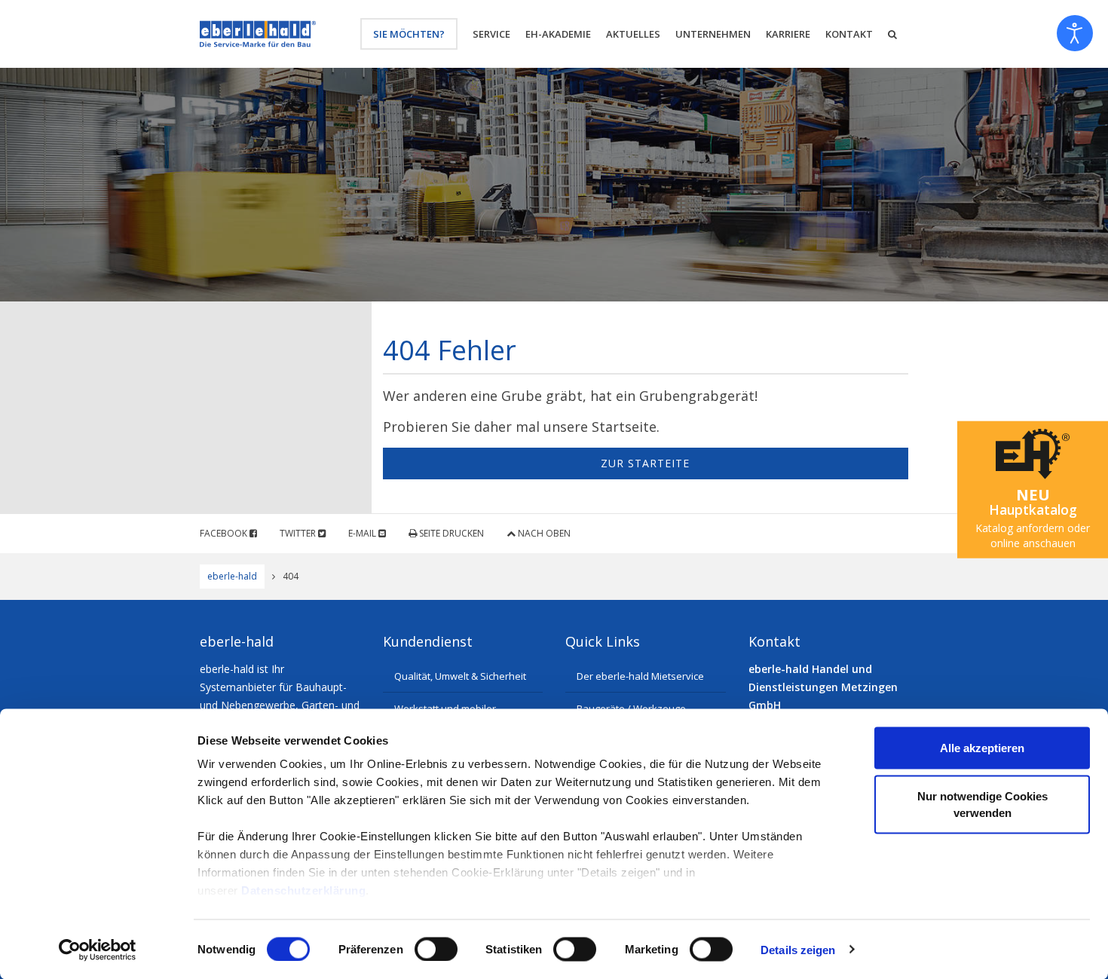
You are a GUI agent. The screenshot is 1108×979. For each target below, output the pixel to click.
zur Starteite (645, 463)
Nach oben (543, 533)
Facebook (224, 533)
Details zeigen (798, 949)
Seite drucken (450, 533)
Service (491, 34)
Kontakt (849, 34)
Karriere (788, 34)
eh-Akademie (558, 34)
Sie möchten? (409, 34)
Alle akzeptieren (982, 748)
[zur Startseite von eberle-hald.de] (258, 34)
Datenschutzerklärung (303, 890)
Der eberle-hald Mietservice (640, 676)
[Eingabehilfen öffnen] (1075, 33)
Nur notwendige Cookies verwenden (982, 803)
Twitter (299, 533)
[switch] (436, 949)
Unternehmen (713, 34)
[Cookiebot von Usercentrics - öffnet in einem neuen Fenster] (98, 949)
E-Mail (363, 533)
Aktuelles (633, 34)
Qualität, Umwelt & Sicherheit (460, 676)
